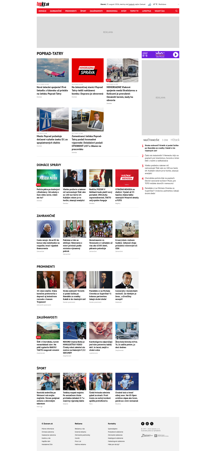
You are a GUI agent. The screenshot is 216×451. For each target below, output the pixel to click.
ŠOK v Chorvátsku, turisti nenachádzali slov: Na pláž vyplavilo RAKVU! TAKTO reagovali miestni (48, 345)
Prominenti (71, 11)
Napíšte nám (46, 441)
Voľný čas (159, 11)
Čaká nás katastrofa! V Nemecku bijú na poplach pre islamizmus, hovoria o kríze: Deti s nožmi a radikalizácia (162, 158)
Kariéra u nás (46, 438)
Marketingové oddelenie (116, 441)
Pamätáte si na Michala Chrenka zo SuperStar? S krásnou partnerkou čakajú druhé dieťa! (100, 295)
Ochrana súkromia (48, 432)
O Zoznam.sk (47, 423)
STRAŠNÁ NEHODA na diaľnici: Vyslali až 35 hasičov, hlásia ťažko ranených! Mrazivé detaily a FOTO (126, 195)
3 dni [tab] (165, 140)
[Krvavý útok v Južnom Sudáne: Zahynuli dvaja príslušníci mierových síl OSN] (127, 229)
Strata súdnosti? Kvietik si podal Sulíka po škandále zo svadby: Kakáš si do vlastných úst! (74, 295)
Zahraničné (56, 11)
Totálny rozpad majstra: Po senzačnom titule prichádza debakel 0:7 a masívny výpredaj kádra (73, 396)
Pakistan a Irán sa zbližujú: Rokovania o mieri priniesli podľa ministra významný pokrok (72, 246)
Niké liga (39, 406)
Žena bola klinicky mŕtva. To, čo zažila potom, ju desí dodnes (126, 344)
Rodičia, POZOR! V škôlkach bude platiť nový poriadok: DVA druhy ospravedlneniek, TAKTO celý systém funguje (100, 195)
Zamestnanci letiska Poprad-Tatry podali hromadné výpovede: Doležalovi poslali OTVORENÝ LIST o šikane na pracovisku (87, 143)
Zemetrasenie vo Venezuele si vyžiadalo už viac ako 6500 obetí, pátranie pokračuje (100, 244)
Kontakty (112, 423)
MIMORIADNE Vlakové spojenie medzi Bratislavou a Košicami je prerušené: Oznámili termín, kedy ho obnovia (122, 94)
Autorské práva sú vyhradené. (151, 431)
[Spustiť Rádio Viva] (160, 52)
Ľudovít (131, 4)
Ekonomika (112, 11)
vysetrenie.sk (93, 353)
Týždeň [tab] (174, 140)
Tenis (90, 404)
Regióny (117, 203)
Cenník (77, 438)
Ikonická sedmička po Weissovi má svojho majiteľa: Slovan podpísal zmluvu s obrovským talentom (48, 398)
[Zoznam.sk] (147, 436)
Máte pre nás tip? (114, 444)
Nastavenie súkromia (49, 435)
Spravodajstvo (112, 429)
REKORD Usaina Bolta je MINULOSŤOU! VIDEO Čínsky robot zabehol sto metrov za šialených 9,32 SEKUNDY (74, 347)
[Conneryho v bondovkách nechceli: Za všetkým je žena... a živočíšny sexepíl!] (127, 280)
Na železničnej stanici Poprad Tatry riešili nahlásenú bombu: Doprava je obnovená (87, 90)
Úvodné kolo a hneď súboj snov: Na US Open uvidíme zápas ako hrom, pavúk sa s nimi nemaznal (126, 396)
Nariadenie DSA (47, 444)
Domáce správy (49, 165)
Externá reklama (80, 432)
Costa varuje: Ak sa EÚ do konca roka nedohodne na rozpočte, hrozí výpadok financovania (48, 244)
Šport (83, 11)
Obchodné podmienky (82, 435)
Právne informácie (48, 429)
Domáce (42, 11)
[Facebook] (142, 424)
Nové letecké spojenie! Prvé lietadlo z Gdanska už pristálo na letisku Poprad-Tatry (52, 90)
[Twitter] (151, 424)
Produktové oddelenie (115, 432)
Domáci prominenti (69, 302)
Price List (78, 441)
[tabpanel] (160, 169)
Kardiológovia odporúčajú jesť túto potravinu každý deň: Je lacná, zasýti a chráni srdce (100, 345)
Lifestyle (146, 11)
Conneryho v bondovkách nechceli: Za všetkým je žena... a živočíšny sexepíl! (126, 295)
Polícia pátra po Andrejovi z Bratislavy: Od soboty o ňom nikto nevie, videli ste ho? (48, 193)
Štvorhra (118, 404)
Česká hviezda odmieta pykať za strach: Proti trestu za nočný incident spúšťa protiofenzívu (100, 396)
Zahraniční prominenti (44, 305)
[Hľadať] (176, 11)
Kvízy (123, 11)
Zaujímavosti (96, 11)
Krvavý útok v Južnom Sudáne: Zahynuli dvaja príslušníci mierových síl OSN (126, 244)
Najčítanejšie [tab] (152, 140)
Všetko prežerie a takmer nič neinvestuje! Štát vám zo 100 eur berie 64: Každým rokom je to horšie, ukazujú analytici (74, 195)
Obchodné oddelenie (115, 435)
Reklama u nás (80, 429)
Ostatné (65, 404)
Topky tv (134, 11)
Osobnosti (118, 302)
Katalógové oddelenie (115, 438)
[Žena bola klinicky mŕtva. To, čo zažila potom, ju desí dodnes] (127, 330)
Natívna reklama (80, 444)
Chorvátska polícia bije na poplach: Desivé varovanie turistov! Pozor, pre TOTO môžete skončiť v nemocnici (160, 181)
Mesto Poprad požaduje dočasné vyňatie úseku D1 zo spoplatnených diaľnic (52, 139)
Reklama (78, 423)
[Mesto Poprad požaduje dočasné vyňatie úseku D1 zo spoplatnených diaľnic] (53, 119)
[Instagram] (147, 424)
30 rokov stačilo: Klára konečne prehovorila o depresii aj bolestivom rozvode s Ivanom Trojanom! (47, 296)
